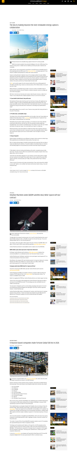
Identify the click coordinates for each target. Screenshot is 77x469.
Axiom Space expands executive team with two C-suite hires (61, 82)
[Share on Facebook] (11, 33)
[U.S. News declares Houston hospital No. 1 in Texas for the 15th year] (52, 122)
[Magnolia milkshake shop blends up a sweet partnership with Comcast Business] (52, 439)
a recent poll (27, 117)
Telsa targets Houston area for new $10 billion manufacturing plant (61, 400)
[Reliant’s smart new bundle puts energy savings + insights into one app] (52, 447)
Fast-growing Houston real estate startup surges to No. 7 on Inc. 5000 (61, 393)
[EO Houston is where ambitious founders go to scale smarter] (52, 294)
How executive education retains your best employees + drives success (61, 302)
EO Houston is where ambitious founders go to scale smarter (61, 294)
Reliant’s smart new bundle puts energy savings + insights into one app (61, 446)
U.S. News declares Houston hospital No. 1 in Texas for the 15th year (61, 122)
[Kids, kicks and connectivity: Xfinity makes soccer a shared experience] (52, 432)
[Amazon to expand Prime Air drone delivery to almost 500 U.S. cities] (52, 261)
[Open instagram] (68, 1)
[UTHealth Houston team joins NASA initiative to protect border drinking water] (52, 115)
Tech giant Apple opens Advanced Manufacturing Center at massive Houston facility (61, 255)
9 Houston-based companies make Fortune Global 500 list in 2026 (34, 343)
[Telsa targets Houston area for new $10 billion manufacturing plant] (52, 400)
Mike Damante (12, 345)
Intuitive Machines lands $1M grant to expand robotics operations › (19, 299)
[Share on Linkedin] (15, 33)
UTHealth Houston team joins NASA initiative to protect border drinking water (61, 115)
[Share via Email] (18, 33)
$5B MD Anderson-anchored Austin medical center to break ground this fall (61, 248)
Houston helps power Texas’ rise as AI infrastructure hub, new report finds (61, 129)
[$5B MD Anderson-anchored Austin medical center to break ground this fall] (52, 247)
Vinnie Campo (14, 30)
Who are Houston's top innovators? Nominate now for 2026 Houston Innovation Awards (61, 75)
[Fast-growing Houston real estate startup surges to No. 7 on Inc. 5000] (52, 393)
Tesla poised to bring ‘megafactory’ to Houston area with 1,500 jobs (61, 407)
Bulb (12, 83)
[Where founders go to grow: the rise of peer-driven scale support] (52, 287)
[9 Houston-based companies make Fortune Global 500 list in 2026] (29, 364)
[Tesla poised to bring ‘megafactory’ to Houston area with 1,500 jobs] (52, 407)
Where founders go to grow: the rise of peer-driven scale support (61, 287)
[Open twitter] (65, 1)
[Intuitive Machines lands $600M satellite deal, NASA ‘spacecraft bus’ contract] (29, 219)
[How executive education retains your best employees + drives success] (52, 301)
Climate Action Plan (32, 71)
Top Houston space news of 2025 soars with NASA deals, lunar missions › (19, 298)
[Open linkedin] (71, 1)
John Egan (11, 200)
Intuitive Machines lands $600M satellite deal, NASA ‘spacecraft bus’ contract (35, 196)
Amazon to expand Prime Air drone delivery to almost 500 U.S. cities (61, 262)
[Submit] (74, 1)
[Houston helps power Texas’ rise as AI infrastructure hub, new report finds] (52, 129)
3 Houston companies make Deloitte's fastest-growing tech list (61, 89)
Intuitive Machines (33, 233)
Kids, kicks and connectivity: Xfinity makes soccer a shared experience (61, 432)
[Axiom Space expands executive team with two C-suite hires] (52, 82)
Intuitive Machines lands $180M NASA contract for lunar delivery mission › (20, 302)
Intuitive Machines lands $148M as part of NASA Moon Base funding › (19, 301)
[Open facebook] (62, 1)
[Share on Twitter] (13, 33)
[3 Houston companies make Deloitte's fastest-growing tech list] (52, 89)
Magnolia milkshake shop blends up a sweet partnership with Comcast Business (61, 440)
